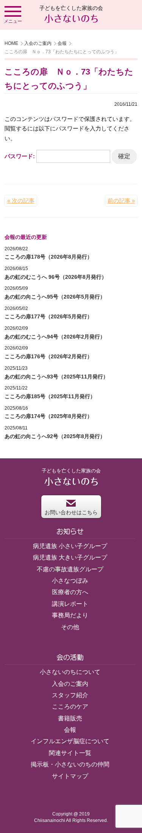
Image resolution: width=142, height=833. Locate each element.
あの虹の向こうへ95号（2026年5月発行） (55, 297)
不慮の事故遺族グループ (70, 569)
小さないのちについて (70, 672)
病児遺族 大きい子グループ (70, 557)
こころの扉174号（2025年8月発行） (48, 416)
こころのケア (70, 706)
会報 (62, 43)
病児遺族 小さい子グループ (70, 546)
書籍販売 (70, 718)
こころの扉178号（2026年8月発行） (48, 257)
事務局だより (70, 615)
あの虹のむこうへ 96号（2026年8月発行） (56, 277)
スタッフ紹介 (70, 695)
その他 (70, 627)
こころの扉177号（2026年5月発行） (48, 316)
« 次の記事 (20, 200)
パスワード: (20, 156)
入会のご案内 (37, 43)
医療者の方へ (70, 592)
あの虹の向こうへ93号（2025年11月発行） (56, 377)
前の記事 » (121, 200)
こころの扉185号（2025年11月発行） (50, 396)
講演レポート (70, 604)
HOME (11, 43)
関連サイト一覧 (70, 753)
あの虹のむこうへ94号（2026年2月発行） (55, 337)
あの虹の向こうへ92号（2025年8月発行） (55, 436)
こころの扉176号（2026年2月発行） (48, 356)
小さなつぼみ (70, 580)
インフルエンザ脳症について (70, 741)
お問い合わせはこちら (71, 512)
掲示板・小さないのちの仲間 (70, 764)
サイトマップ (70, 776)
